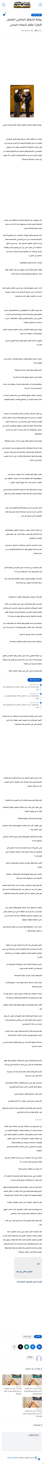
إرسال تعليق (34, 1435)
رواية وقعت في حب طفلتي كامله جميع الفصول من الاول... (21, 697)
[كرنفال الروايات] (22, 4)
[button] (32, 1346)
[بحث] (3, 4)
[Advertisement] (22, 62)
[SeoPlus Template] (36, 1458)
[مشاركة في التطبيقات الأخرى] (14, 1346)
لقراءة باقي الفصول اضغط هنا (29, 1282)
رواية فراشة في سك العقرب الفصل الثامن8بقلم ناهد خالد (21, 688)
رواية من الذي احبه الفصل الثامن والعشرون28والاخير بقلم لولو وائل (33, 1391)
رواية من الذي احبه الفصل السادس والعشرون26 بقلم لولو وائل (32, 1413)
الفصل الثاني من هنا (24, 1272)
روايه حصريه (36, 15)
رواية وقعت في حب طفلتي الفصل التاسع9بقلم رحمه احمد (21, 706)
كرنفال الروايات (12, 1458)
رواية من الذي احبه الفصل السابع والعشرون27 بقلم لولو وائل (12, 1391)
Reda (36, 30)
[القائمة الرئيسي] (40, 4)
